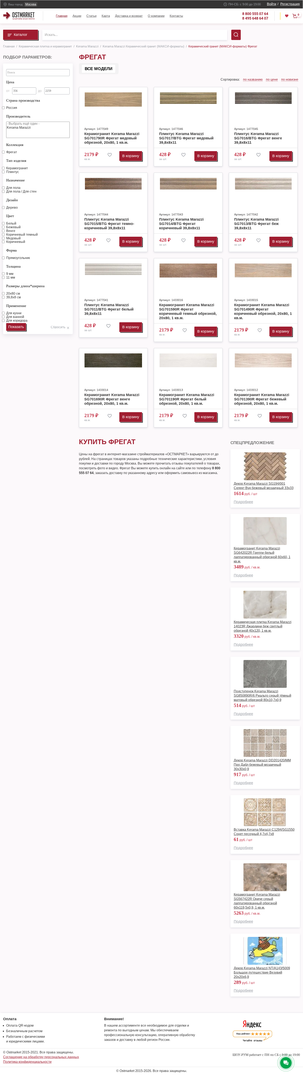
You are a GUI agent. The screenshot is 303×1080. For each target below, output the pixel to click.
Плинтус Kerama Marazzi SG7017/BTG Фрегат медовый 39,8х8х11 (186, 138)
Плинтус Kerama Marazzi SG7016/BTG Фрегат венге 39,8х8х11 (258, 138)
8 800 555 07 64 (255, 14)
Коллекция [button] (14, 145)
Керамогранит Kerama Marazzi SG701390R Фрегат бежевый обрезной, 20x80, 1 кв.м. (261, 399)
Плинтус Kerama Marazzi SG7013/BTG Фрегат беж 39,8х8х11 (256, 223)
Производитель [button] (18, 116)
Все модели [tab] (98, 68)
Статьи (91, 16)
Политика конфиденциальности (27, 1062)
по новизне (289, 79)
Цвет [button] (10, 216)
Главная (61, 16)
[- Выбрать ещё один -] (37, 124)
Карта (106, 16)
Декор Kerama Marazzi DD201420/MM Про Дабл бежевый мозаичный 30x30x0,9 (262, 765)
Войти (271, 4)
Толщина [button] (13, 266)
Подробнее (243, 502)
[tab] (38, 81)
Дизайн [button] (12, 200)
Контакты (176, 16)
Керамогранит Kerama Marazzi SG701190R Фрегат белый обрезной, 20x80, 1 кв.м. (186, 399)
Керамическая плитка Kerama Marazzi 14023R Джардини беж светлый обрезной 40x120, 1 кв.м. (262, 626)
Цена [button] (10, 82)
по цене (272, 79)
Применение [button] (16, 306)
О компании (156, 16)
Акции (77, 16)
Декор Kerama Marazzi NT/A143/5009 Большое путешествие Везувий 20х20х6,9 (262, 972)
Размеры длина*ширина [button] (25, 286)
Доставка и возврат (129, 16)
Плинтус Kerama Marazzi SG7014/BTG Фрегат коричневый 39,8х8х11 (181, 223)
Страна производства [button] (23, 100)
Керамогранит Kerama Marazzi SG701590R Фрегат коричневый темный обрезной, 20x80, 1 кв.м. (188, 311)
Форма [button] (11, 250)
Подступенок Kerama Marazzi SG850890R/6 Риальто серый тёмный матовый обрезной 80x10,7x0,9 (262, 695)
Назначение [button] (15, 180)
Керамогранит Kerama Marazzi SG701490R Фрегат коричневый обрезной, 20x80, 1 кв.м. (263, 311)
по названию (253, 79)
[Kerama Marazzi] (37, 128)
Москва (30, 4)
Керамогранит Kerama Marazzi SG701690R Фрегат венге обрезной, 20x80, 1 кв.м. (111, 399)
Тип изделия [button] (16, 161)
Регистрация (290, 4)
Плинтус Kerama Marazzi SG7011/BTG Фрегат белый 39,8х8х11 (109, 309)
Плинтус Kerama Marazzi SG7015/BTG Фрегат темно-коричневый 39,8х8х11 (109, 223)
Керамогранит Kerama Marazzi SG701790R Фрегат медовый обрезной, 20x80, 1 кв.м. (111, 138)
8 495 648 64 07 (255, 18)
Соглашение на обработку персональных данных (41, 1057)
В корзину (130, 156)
